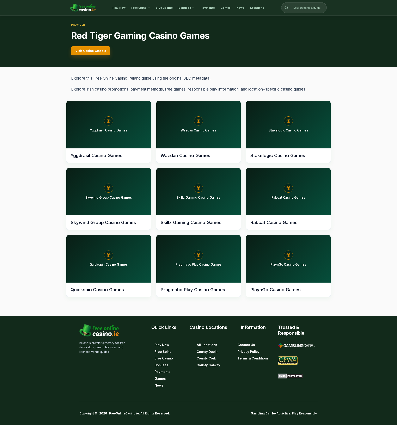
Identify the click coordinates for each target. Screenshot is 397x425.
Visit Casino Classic (90, 51)
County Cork (206, 358)
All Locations (207, 345)
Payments (208, 7)
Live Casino (164, 7)
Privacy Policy (248, 352)
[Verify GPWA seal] (288, 360)
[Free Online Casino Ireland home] (83, 8)
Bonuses (184, 7)
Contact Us (246, 345)
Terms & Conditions (253, 358)
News (240, 7)
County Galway (208, 365)
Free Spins (139, 7)
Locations (257, 7)
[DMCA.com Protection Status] (290, 376)
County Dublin (207, 352)
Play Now (119, 7)
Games (226, 7)
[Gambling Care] (296, 345)
